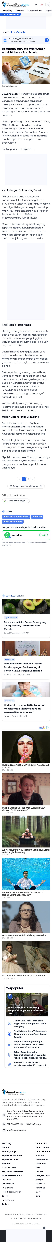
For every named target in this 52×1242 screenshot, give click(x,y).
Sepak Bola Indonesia (12, 1155)
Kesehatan (9, 659)
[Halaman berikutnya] (33, 479)
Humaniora (7, 1188)
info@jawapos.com (16, 1130)
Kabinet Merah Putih (12, 1175)
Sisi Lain (39, 1171)
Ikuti (44, 535)
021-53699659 (14, 1124)
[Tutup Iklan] (44, 1227)
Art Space (40, 1184)
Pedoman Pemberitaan (37, 1214)
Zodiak (5, 1204)
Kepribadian (41, 1143)
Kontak (14, 1218)
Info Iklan (28, 1218)
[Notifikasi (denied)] (41, 4)
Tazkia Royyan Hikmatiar (19, 38)
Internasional (41, 1159)
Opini (38, 1167)
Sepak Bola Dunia (10, 1159)
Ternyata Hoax (42, 1175)
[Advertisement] (26, 281)
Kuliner (38, 1192)
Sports (5, 1196)
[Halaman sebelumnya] (19, 479)
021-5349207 (28, 1124)
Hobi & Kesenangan (11, 1192)
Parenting (40, 1188)
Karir (37, 1196)
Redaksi (8, 1214)
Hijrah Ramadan (18, 32)
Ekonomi (6, 1163)
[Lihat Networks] (36, 4)
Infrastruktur (8, 1200)
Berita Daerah (42, 1147)
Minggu (39, 1179)
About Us (37, 1218)
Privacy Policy (19, 1214)
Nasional (20, 10)
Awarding (7, 10)
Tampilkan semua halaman (27, 486)
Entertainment (42, 1151)
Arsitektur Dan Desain (12, 1171)
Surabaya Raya (35, 10)
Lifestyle (39, 1155)
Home (4, 32)
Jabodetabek (8, 1184)
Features (6, 1179)
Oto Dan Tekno (9, 1167)
